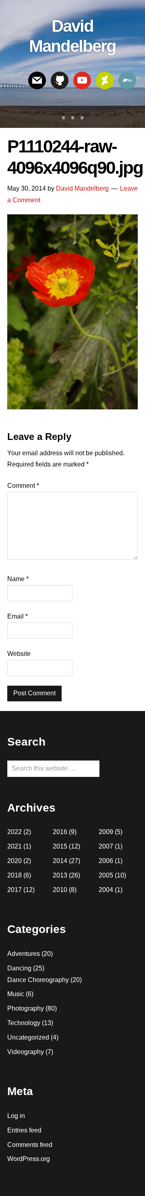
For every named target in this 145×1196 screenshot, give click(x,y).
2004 (106, 889)
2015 (60, 846)
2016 (60, 831)
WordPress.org (28, 1158)
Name (18, 578)
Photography (25, 1008)
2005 (106, 875)
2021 (14, 846)
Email (17, 616)
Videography (25, 1051)
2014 (60, 860)
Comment (23, 485)
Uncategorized (28, 1037)
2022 (14, 831)
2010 (60, 889)
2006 (106, 860)
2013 (60, 875)
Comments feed (29, 1144)
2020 (14, 860)
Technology (23, 1022)
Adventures (23, 953)
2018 (14, 875)
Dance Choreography (38, 979)
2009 (106, 831)
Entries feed (24, 1130)
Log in (16, 1115)
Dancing (19, 968)
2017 (14, 889)
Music (15, 994)
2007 (106, 846)
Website (19, 653)
